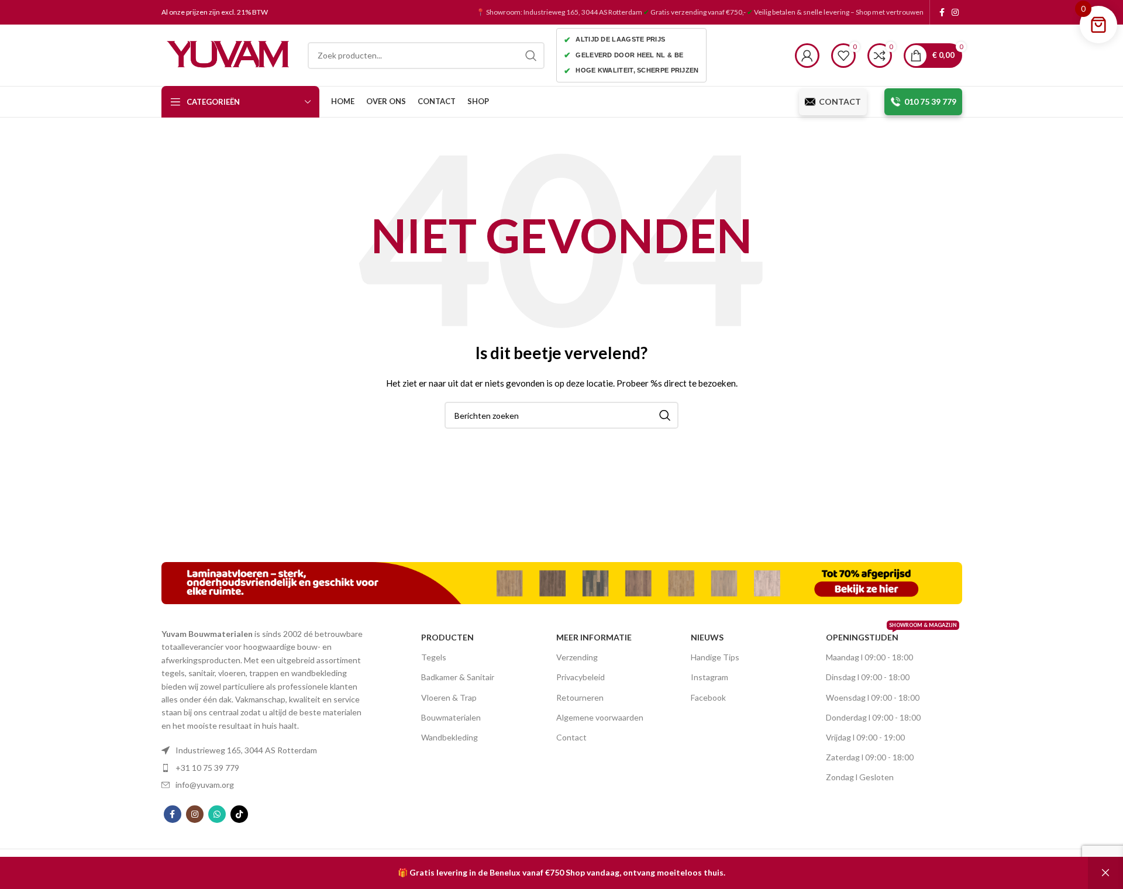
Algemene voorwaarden (599, 717)
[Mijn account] (807, 55)
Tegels (433, 657)
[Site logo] (228, 54)
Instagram (709, 677)
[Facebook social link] (942, 12)
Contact (571, 737)
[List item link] (266, 750)
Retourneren (580, 697)
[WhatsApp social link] (217, 814)
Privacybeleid (580, 677)
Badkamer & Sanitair (457, 677)
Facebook (708, 697)
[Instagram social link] (955, 12)
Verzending (577, 657)
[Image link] (561, 582)
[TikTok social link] (239, 814)
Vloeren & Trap (449, 697)
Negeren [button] (1105, 873)
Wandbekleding (449, 737)
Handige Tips (715, 657)
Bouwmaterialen (451, 717)
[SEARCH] (531, 55)
